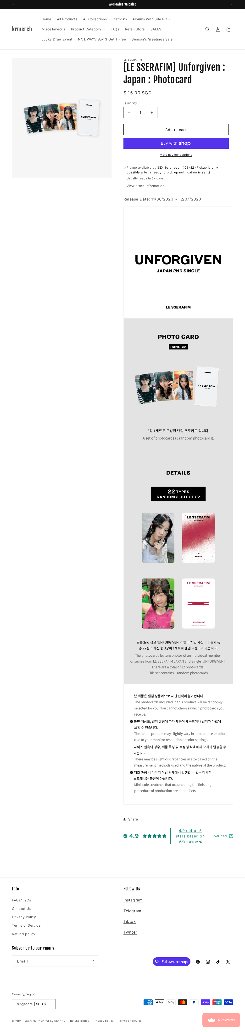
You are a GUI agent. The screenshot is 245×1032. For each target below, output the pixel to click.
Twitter (130, 932)
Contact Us (21, 908)
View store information (145, 186)
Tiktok (129, 921)
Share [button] (133, 819)
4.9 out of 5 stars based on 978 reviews (190, 836)
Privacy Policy (24, 917)
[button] (88, 29)
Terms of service (130, 1020)
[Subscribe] (92, 961)
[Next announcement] (231, 4)
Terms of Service (26, 925)
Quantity (130, 103)
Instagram (133, 900)
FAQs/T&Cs (21, 900)
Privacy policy (104, 1020)
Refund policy (23, 934)
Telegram (132, 910)
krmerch (30, 1021)
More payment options (176, 154)
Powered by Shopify (51, 1021)
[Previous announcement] (13, 4)
